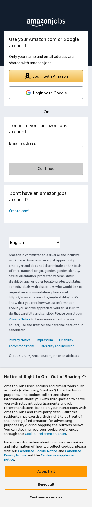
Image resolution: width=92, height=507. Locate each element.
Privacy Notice (19, 319)
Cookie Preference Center (45, 433)
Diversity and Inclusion (57, 346)
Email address (22, 143)
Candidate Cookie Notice (37, 450)
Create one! (19, 211)
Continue (46, 168)
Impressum (45, 340)
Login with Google (50, 92)
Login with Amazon (50, 76)
